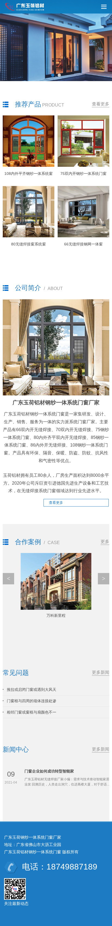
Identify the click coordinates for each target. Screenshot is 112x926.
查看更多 (100, 104)
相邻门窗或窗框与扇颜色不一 (31, 712)
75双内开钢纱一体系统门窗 (83, 173)
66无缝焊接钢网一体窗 (83, 244)
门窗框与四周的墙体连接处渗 (31, 701)
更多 (105, 541)
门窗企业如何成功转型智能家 (49, 771)
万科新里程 (56, 615)
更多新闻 (100, 672)
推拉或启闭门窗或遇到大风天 (31, 689)
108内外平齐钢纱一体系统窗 (28, 173)
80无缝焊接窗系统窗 (28, 244)
